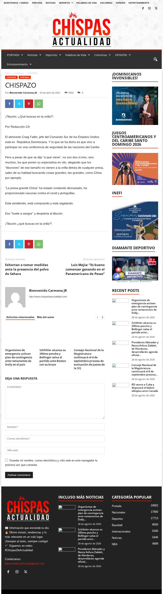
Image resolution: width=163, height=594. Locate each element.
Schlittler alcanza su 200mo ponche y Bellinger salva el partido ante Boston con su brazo (52, 357)
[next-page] (102, 317)
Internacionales (121, 531)
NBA (115, 544)
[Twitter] (156, 8)
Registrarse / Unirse (16, 2)
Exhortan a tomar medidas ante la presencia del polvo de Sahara (27, 269)
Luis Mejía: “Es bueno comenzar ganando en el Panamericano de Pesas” (85, 269)
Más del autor (45, 317)
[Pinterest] (29, 103)
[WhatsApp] (38, 103)
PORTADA (37, 2)
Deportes (64, 2)
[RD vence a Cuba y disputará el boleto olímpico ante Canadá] (120, 389)
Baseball (117, 525)
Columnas (106, 2)
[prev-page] (97, 317)
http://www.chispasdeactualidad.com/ (48, 296)
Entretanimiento (139, 2)
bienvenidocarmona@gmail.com (24, 563)
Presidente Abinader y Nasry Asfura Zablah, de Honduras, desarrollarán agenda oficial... (145, 348)
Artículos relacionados (20, 317)
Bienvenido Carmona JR (23, 92)
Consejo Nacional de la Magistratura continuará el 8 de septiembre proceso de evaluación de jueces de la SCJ (89, 359)
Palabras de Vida (86, 2)
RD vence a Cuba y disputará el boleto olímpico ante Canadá (145, 388)
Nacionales (118, 512)
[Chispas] (81, 29)
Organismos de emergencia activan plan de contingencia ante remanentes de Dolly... (144, 306)
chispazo (19, 72)
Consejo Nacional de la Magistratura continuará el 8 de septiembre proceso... (144, 369)
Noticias (51, 2)
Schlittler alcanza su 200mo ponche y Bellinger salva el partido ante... (144, 327)
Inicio (8, 72)
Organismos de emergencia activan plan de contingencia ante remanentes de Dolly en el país (18, 357)
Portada (24, 77)
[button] (155, 59)
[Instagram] (149, 8)
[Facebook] (142, 8)
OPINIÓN (120, 2)
